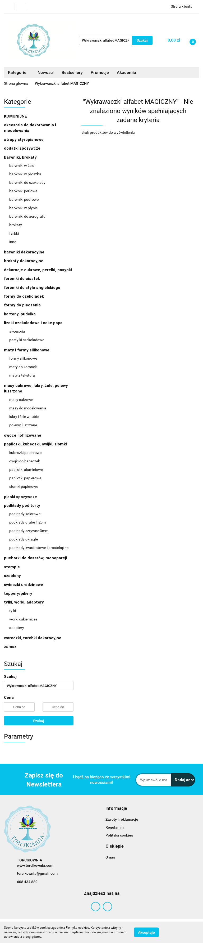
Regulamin (114, 827)
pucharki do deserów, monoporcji (35, 558)
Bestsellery (72, 72)
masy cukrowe (21, 399)
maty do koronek (23, 367)
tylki (12, 611)
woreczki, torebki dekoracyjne (32, 638)
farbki (14, 233)
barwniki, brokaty (21, 157)
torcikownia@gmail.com (37, 873)
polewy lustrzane (23, 425)
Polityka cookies (119, 835)
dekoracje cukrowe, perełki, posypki (38, 269)
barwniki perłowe (23, 191)
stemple (12, 567)
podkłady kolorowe (24, 514)
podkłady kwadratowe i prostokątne (38, 548)
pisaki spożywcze (20, 496)
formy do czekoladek (24, 296)
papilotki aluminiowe (26, 469)
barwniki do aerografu (27, 216)
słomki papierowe (23, 486)
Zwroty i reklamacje (121, 819)
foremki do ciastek (22, 278)
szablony (12, 575)
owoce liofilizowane (22, 435)
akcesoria (17, 331)
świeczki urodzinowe (23, 584)
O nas (110, 857)
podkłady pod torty (22, 505)
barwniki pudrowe (24, 199)
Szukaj (38, 721)
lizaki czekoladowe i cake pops (33, 322)
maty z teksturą (22, 375)
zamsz (10, 646)
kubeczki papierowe (25, 452)
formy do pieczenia (22, 305)
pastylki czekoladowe (26, 340)
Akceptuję (146, 932)
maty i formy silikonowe (27, 350)
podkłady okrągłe (23, 539)
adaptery (16, 627)
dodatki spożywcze (22, 148)
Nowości (46, 72)
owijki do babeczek (24, 461)
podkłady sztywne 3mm (28, 531)
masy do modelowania (27, 408)
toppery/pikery (18, 593)
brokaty (15, 225)
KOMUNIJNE (15, 116)
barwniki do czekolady (27, 182)
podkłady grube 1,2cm (27, 522)
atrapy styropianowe (24, 139)
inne (12, 242)
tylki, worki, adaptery (24, 602)
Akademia (126, 72)
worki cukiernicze (23, 619)
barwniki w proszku (25, 174)
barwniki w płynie (23, 208)
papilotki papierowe (25, 478)
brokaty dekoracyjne (23, 260)
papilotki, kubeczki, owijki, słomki (36, 444)
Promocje (100, 72)
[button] (116, 809)
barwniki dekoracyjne (24, 252)
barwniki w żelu (21, 165)
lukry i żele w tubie (24, 416)
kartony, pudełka (20, 314)
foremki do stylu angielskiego (32, 287)
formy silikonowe (23, 358)
